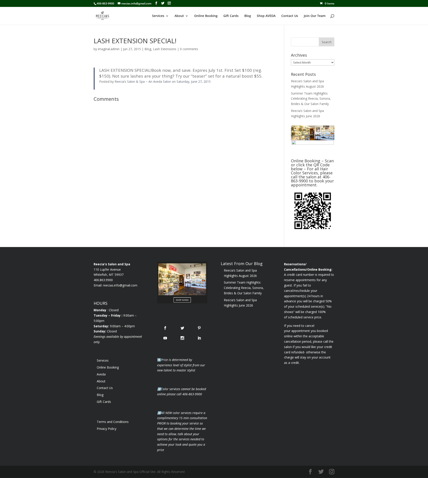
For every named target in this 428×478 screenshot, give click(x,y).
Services (158, 16)
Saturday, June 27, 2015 (194, 81)
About (179, 16)
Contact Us (289, 16)
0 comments (189, 49)
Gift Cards (231, 16)
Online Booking (206, 16)
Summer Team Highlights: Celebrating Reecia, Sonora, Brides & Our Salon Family (311, 98)
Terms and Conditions (113, 422)
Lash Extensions (164, 49)
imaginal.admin (108, 49)
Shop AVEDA (266, 16)
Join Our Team (314, 16)
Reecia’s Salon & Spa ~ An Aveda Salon (143, 81)
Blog (247, 16)
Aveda (101, 374)
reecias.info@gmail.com (120, 285)
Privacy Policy (106, 428)
